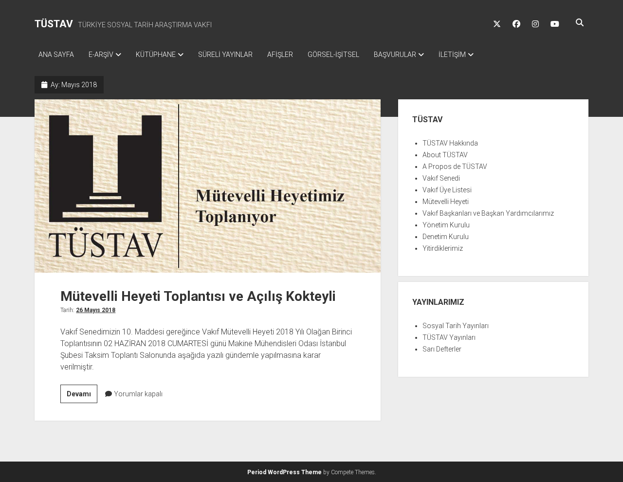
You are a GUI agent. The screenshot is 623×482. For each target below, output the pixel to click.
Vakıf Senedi (441, 178)
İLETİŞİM (452, 54)
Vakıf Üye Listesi (447, 190)
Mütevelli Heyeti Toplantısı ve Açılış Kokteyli (208, 186)
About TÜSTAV (445, 155)
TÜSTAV (54, 24)
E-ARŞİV (101, 54)
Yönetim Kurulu (446, 225)
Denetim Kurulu (445, 237)
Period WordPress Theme (284, 472)
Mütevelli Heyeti (445, 201)
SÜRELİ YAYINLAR (225, 54)
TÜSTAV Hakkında (450, 143)
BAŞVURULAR (395, 54)
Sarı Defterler (441, 349)
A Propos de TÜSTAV (454, 166)
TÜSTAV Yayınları (449, 337)
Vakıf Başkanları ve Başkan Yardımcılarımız (488, 213)
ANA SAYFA (56, 54)
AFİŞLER (280, 54)
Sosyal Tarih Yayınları (455, 326)
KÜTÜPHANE (156, 54)
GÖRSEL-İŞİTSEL (333, 54)
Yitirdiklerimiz (442, 248)
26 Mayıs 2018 (95, 310)
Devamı (82, 396)
